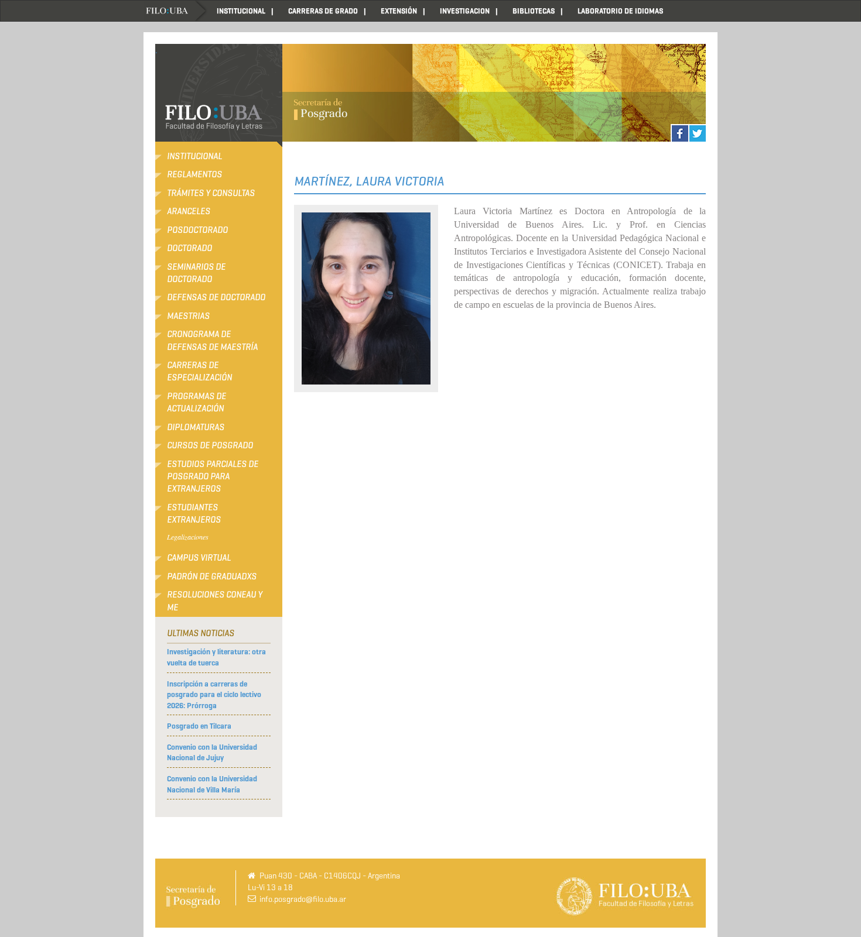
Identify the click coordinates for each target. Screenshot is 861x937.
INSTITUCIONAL (241, 11)
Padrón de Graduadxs (212, 576)
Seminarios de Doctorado (196, 273)
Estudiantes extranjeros (194, 513)
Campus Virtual (199, 557)
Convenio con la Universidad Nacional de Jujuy (212, 752)
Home (176, 11)
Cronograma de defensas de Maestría (212, 340)
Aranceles (188, 211)
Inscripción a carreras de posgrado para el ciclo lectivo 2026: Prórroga (214, 695)
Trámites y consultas (211, 193)
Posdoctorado (197, 230)
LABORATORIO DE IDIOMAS (620, 11)
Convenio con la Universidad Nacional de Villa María (212, 784)
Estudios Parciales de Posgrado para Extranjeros (212, 477)
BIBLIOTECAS (533, 11)
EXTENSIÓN (399, 11)
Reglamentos (194, 174)
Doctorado (189, 248)
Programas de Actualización (196, 402)
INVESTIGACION (465, 11)
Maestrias (188, 316)
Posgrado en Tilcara (199, 726)
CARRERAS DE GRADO (323, 11)
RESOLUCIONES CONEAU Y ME (214, 600)
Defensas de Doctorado (216, 297)
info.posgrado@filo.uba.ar (302, 899)
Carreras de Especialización (199, 371)
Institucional (194, 156)
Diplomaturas (195, 427)
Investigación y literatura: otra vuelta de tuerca (216, 657)
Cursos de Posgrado (210, 445)
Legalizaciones (188, 536)
